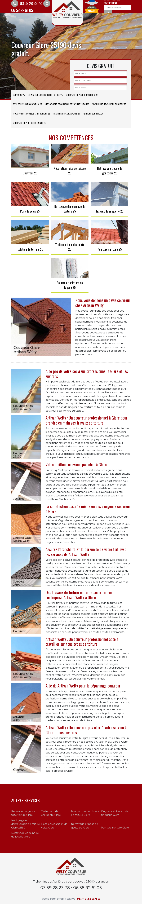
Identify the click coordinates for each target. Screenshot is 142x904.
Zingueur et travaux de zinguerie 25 (109, 104)
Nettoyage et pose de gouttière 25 (82, 94)
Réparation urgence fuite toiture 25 (45, 94)
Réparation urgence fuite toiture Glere (23, 813)
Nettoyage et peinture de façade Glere (25, 834)
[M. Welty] (71, 866)
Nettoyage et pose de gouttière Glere (84, 825)
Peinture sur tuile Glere (115, 827)
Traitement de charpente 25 (66, 113)
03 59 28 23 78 (30, 3)
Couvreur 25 (19, 94)
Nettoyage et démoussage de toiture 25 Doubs (67, 104)
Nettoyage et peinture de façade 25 (29, 122)
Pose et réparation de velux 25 (27, 104)
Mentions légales (88, 899)
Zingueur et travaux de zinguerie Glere (114, 813)
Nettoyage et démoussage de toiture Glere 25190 (25, 824)
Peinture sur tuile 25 (93, 113)
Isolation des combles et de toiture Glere (86, 813)
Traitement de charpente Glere (51, 813)
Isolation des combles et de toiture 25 (31, 113)
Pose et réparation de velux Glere (54, 825)
